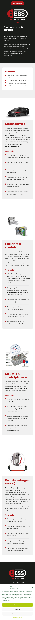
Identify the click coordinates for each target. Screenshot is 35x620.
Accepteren (17, 604)
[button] (32, 587)
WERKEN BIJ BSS (17, 3)
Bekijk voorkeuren (17, 613)
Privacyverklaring (17, 617)
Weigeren (17, 609)
